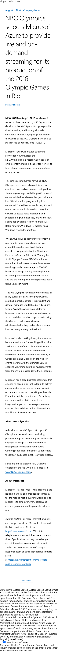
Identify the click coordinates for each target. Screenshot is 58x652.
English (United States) (11, 639)
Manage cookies (16, 647)
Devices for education (22, 606)
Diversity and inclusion (11, 636)
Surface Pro (6, 589)
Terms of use (31, 647)
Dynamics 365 (39, 617)
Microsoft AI (6, 617)
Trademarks (45, 647)
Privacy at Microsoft (37, 633)
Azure (42, 622)
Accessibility (30, 636)
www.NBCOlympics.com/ (18, 471)
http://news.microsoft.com (18, 531)
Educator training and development (25, 611)
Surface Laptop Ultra (39, 589)
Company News (31, 10)
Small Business (30, 622)
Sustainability (44, 636)
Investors (52, 633)
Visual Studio (28, 631)
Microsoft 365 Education (23, 609)
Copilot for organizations (33, 592)
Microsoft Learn (19, 625)
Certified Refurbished (44, 600)
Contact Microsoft (45, 644)
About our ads (24, 650)
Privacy (4, 647)
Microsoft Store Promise (12, 603)
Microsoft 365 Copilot (11, 622)
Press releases (26, 580)
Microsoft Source (12, 104)
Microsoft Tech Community (19, 628)
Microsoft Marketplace (45, 628)
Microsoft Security (22, 617)
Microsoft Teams (40, 619)
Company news (18, 633)
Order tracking (24, 600)
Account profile (13, 597)
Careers (39, 631)
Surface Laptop (20, 589)
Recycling (12, 650)
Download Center (31, 597)
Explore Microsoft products (27, 595)
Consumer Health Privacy (13, 644)
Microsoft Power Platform (18, 619)
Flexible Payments (34, 603)
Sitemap (31, 644)
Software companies (10, 631)
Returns (13, 600)
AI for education (30, 614)
